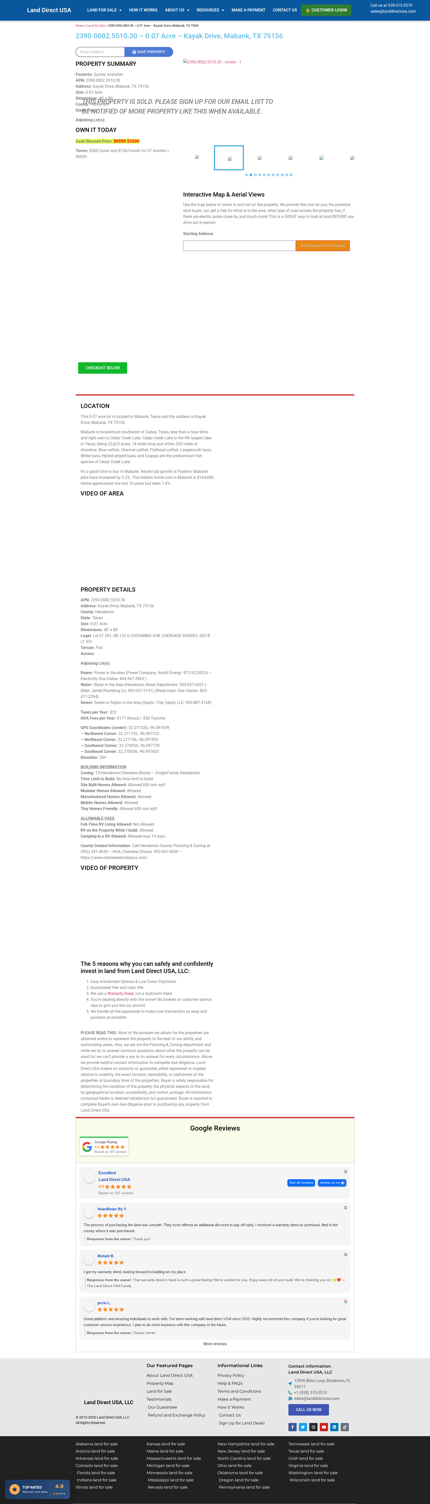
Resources (208, 10)
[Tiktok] (345, 1427)
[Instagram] (313, 1427)
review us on (330, 1182)
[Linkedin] (334, 1427)
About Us (174, 10)
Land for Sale (102, 10)
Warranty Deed (120, 993)
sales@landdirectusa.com (393, 11)
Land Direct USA (49, 10)
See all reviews (301, 1182)
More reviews (215, 1344)
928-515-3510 (400, 5)
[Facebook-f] (292, 1427)
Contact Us (285, 10)
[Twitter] (303, 1427)
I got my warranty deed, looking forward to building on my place (135, 1272)
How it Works (143, 10)
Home (80, 25)
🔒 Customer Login (326, 10)
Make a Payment (249, 10)
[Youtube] (324, 1427)
